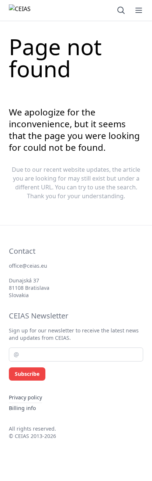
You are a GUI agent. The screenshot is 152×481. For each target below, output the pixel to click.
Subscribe (27, 373)
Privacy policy (25, 397)
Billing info (22, 408)
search (126, 187)
